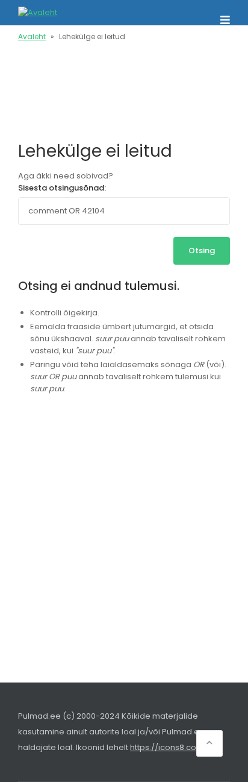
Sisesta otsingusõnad (61, 188)
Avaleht (32, 36)
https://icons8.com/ (169, 747)
